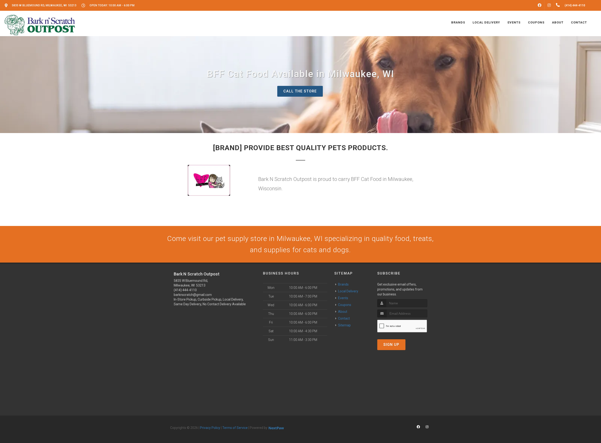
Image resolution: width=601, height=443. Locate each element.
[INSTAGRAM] (549, 5)
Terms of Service (235, 428)
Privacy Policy (210, 428)
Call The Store (300, 91)
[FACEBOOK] (539, 5)
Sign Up (391, 344)
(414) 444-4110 (185, 290)
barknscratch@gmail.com (193, 295)
